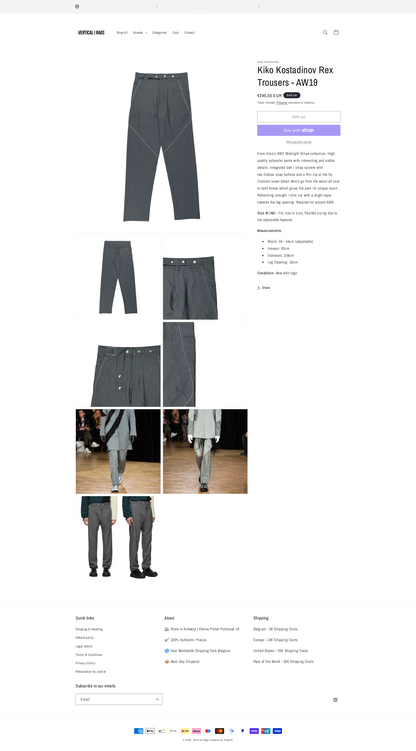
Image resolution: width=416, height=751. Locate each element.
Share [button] (266, 287)
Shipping (282, 103)
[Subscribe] (156, 699)
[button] (140, 32)
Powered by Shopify (221, 740)
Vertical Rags (201, 740)
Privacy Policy (85, 663)
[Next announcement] (259, 6)
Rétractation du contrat (91, 671)
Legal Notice (84, 646)
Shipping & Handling (89, 629)
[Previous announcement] (156, 6)
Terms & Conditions (89, 654)
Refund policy (85, 637)
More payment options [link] (299, 142)
